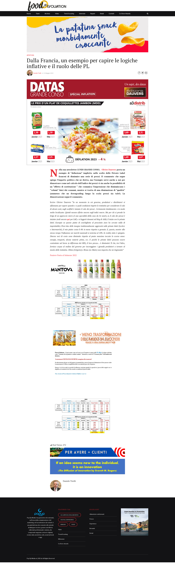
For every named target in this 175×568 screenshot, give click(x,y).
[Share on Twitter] (142, 72)
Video (57, 14)
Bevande (92, 528)
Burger (63, 524)
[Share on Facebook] (139, 72)
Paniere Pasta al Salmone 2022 (63, 255)
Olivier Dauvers (109, 169)
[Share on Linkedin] (146, 72)
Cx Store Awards (124, 14)
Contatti (111, 14)
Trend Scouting (69, 14)
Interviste (82, 14)
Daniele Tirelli (37, 73)
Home (29, 14)
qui (68, 219)
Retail (102, 14)
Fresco (92, 519)
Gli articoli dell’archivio (69, 515)
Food (73, 524)
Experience (93, 524)
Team (38, 14)
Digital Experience (67, 519)
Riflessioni (61, 539)
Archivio (47, 14)
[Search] (147, 13)
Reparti (92, 14)
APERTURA (30, 55)
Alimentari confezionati (97, 514)
